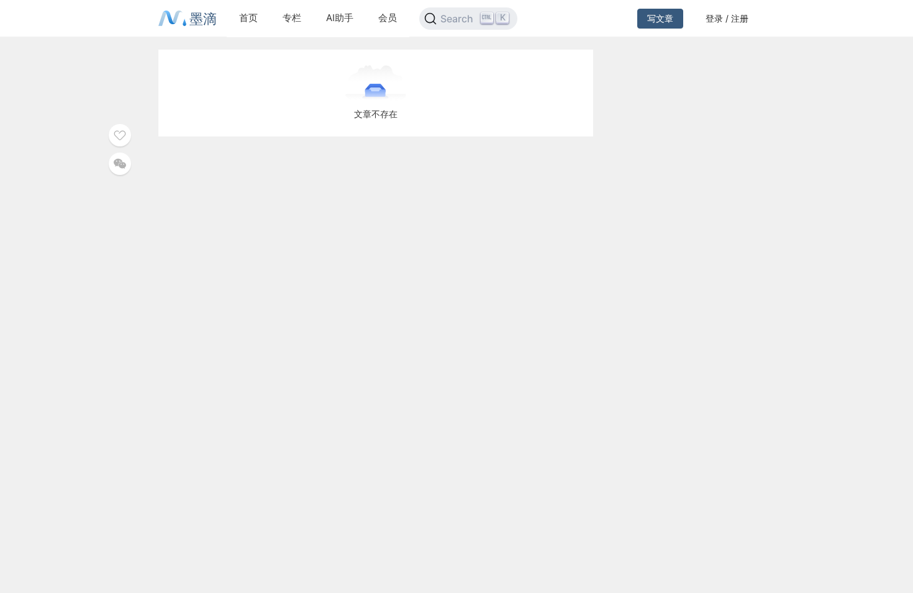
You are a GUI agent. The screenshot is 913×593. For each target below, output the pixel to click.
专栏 (292, 18)
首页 (248, 18)
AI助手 (339, 18)
